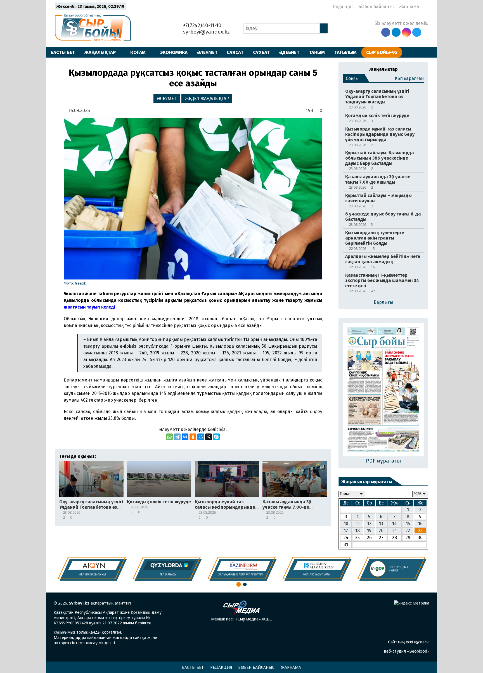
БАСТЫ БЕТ (63, 52)
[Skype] (216, 436)
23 (420, 530)
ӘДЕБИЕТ (289, 52)
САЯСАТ (235, 52)
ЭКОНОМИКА (174, 52)
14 (394, 523)
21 (394, 530)
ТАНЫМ (317, 52)
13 (381, 523)
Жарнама (409, 6)
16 (420, 523)
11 (357, 523)
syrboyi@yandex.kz (206, 32)
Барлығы (383, 302)
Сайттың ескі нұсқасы (408, 641)
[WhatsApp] (169, 436)
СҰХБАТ (261, 52)
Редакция (343, 6)
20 (381, 530)
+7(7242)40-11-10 (201, 25)
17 (346, 530)
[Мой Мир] (200, 436)
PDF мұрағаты (383, 461)
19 (369, 530)
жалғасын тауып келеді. (90, 307)
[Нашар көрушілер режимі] (425, 6)
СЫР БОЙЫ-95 (381, 52)
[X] (208, 436)
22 (408, 530)
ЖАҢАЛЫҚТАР (100, 52)
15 (408, 523)
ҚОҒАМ (138, 52)
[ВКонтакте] (185, 436)
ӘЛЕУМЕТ (207, 52)
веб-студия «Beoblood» (406, 651)
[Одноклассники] (193, 436)
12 (369, 523)
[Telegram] (177, 436)
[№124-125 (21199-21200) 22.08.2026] (383, 390)
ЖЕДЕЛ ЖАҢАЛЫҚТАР (207, 98)
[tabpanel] (391, 569)
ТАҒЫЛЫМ (345, 52)
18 (357, 530)
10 (346, 523)
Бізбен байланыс (376, 6)
